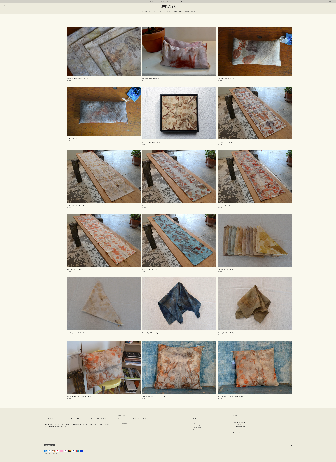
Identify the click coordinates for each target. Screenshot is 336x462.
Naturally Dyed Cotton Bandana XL (75, 333)
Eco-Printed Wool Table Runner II (75, 205)
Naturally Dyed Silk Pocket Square (151, 333)
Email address (123, 421)
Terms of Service (197, 427)
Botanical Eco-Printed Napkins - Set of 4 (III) (78, 78)
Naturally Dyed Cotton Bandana (226, 269)
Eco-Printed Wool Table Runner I (226, 142)
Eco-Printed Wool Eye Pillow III (75, 138)
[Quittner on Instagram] (291, 445)
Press (194, 421)
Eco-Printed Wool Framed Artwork (151, 142)
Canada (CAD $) (327, 1)
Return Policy (196, 425)
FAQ (194, 423)
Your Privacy (196, 429)
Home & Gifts (153, 11)
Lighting (143, 11)
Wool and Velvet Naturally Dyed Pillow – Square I (155, 396)
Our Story (162, 11)
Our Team (195, 418)
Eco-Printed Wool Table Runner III (151, 205)
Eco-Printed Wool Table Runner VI (151, 269)
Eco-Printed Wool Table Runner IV (227, 205)
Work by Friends (183, 11)
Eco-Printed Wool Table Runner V (75, 269)
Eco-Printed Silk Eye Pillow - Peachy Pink (153, 78)
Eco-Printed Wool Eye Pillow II (226, 78)
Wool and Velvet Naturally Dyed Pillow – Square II (231, 396)
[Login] (327, 6)
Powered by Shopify (60, 453)
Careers (195, 432)
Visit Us (169, 11)
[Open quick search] (5, 6)
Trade (175, 11)
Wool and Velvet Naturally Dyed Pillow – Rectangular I (80, 396)
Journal (193, 11)
